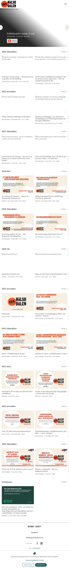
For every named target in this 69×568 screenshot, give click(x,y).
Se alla (63, 51)
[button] (1, 27)
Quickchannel (36, 548)
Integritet (34, 532)
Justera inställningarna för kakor (34, 560)
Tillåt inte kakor (28, 565)
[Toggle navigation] (65, 4)
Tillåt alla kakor (41, 565)
